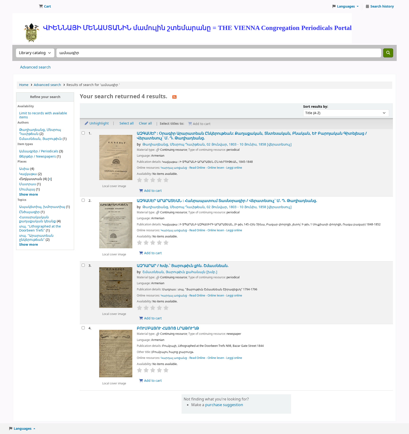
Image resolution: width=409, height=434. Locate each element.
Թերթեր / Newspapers (37, 156)
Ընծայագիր (29, 212)
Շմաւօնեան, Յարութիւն (40, 138)
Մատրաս (27, 184)
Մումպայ (27, 189)
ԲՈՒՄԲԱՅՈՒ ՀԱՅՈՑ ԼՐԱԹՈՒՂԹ (168, 328)
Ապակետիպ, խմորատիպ (42, 206)
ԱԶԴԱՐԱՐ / (183, 265)
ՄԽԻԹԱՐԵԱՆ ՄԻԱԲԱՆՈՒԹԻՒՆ (25, 6)
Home (23, 84)
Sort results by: (315, 106)
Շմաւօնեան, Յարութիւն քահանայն (179, 272)
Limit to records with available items (43, 115)
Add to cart (152, 190)
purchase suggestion (224, 405)
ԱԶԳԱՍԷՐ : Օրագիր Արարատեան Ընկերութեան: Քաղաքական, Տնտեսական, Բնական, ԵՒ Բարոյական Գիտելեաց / (252, 135)
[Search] (388, 52)
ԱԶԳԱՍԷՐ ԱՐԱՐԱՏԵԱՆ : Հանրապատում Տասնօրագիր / (227, 200)
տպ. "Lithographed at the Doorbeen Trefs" (40, 228)
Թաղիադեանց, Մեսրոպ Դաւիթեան (217, 144)
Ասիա (24, 168)
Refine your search (45, 97)
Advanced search (35, 67)
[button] (45, 6)
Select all (127, 123)
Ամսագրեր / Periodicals (39, 151)
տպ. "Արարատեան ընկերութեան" (36, 237)
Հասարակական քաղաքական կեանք (37, 219)
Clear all (145, 123)
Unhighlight (99, 123)
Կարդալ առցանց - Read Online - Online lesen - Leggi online (201, 168)
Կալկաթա (28, 174)
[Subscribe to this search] (174, 96)
